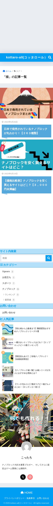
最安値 (9, 300)
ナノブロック (10, 289)
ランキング (11, 294)
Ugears (7, 271)
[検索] (49, 258)
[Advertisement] (26, 26)
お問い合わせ (8, 312)
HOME (28, 492)
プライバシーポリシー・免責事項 (19, 498)
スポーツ (8, 283)
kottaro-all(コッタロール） (27, 57)
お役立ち (8, 277)
